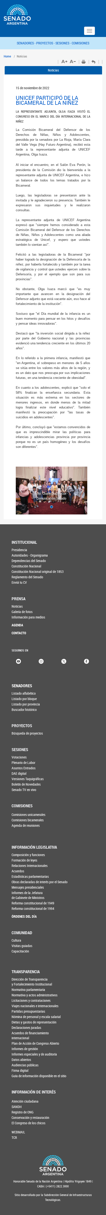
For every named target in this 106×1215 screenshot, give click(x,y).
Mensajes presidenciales (28, 887)
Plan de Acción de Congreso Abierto (35, 1043)
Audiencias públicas (25, 1065)
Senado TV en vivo (24, 789)
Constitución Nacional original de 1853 (38, 571)
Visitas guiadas (22, 945)
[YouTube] (18, 660)
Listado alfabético (24, 693)
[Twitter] (63, 660)
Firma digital (20, 1070)
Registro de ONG (23, 1112)
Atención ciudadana (25, 1101)
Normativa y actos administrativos (34, 995)
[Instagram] (41, 660)
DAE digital (19, 773)
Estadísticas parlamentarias (30, 876)
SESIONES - (63, 43)
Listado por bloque (24, 698)
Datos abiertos (21, 1059)
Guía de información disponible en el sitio (39, 1076)
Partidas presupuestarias (28, 1011)
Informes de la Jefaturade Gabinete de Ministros (28, 895)
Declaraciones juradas (26, 1027)
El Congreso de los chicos (28, 1123)
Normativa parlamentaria (28, 989)
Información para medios (28, 617)
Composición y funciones (28, 854)
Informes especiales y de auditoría (34, 1054)
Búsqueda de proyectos (27, 733)
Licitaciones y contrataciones (31, 1000)
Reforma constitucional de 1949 (33, 903)
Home (7, 56)
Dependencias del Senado (29, 560)
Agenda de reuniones (26, 825)
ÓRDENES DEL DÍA (24, 916)
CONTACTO (19, 633)
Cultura (16, 940)
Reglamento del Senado (27, 577)
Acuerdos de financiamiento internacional (30, 1035)
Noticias (53, 70)
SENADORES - (26, 43)
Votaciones (19, 757)
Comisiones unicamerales (28, 814)
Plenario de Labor (23, 762)
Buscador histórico (24, 709)
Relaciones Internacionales (30, 865)
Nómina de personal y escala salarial (36, 1016)
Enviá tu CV (19, 582)
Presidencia (19, 549)
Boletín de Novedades (26, 784)
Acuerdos (18, 871)
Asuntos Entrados (23, 768)
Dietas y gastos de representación (34, 1022)
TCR (14, 1137)
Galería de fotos (22, 611)
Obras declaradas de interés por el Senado (40, 882)
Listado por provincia (26, 704)
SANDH (17, 1106)
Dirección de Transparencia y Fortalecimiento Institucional (32, 981)
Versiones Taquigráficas (28, 778)
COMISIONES (80, 43)
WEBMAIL (18, 1132)
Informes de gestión (25, 1048)
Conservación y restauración (30, 1117)
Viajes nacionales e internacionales (35, 1006)
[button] (21, 490)
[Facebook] (86, 660)
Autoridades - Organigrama (30, 555)
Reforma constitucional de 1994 (33, 908)
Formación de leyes (24, 860)
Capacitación (20, 951)
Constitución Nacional (26, 566)
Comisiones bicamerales (28, 820)
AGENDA (17, 625)
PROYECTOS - (45, 43)
